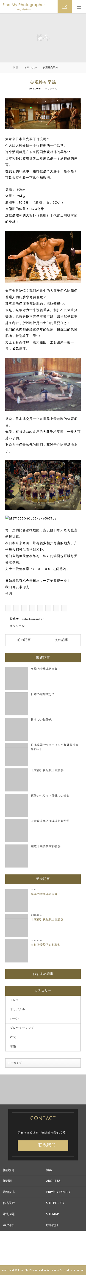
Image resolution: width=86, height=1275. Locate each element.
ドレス (14, 1000)
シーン (14, 1018)
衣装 (13, 1037)
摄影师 (7, 1181)
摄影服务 (9, 1170)
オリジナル (51, 89)
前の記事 (24, 640)
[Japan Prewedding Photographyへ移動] (6, 67)
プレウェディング (22, 1028)
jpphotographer (32, 619)
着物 (13, 1046)
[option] (21, 1089)
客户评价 (9, 1225)
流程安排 (9, 1192)
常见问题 (9, 1214)
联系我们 (47, 1145)
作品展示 (9, 1203)
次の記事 (61, 640)
